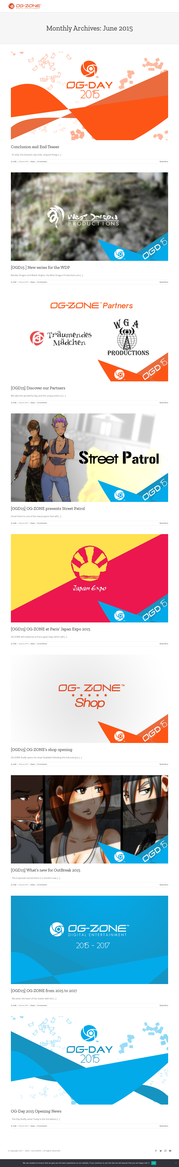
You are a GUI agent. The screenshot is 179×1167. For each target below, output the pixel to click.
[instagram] (165, 1151)
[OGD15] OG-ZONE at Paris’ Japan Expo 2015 (50, 628)
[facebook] (156, 1151)
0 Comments (42, 161)
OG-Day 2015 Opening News (36, 1111)
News (33, 161)
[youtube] (170, 1151)
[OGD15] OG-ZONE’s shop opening (41, 749)
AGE (14, 161)
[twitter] (161, 1151)
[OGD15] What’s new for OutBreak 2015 (45, 870)
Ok (154, 1163)
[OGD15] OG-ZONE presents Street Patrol (48, 508)
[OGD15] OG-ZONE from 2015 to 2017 (44, 990)
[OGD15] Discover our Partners (38, 387)
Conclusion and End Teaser (35, 146)
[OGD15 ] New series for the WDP (40, 267)
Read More (164, 161)
